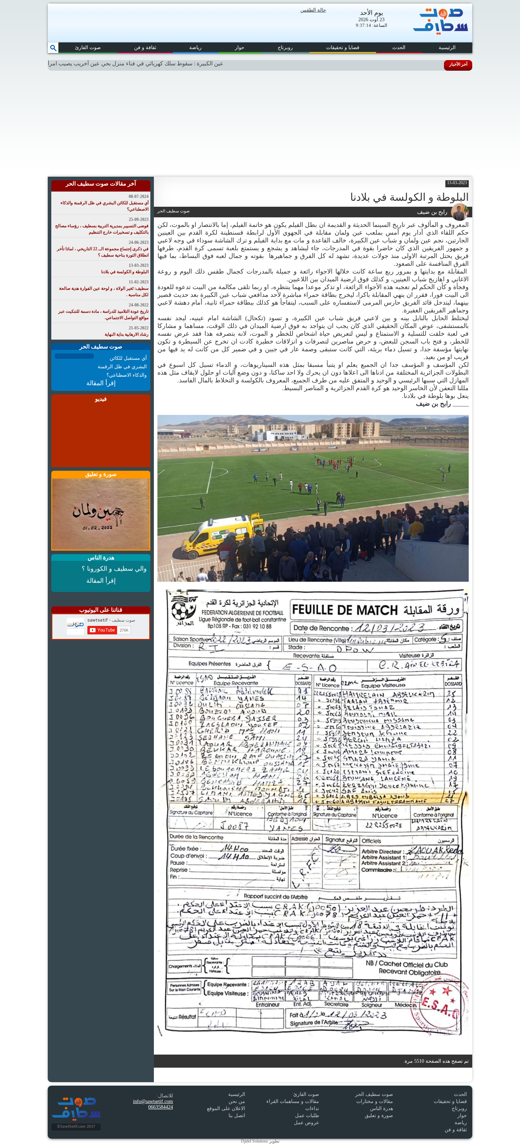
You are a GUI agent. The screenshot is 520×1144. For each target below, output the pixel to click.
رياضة (195, 47)
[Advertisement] (260, 123)
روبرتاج (285, 47)
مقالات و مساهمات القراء (292, 1101)
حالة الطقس (313, 10)
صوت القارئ (88, 47)
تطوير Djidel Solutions (260, 1141)
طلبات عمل (307, 1115)
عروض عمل (306, 1122)
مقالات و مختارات (374, 1101)
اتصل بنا (237, 1115)
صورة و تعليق (379, 1115)
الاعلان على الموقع (226, 1108)
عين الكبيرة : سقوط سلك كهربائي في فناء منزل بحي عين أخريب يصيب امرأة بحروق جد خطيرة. (153, 63)
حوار (239, 47)
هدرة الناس (381, 1108)
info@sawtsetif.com (153, 1101)
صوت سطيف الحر (374, 1094)
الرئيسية (447, 47)
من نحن (237, 1101)
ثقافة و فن (145, 47)
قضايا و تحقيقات (342, 47)
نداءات (312, 1108)
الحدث (398, 47)
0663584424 (160, 1107)
